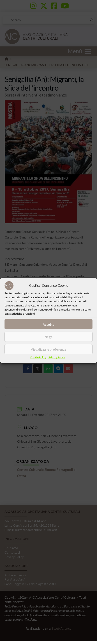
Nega (48, 337)
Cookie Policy (38, 357)
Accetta (48, 324)
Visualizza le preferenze (48, 349)
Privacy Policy (56, 357)
